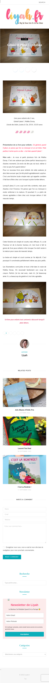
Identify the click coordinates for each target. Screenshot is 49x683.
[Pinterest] (27, 69)
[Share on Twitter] (21, 69)
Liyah (18, 54)
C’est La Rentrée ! (24, 487)
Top (25, 678)
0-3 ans (24, 39)
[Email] (34, 69)
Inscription (24, 634)
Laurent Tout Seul (24, 448)
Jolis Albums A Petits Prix (24, 410)
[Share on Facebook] (15, 69)
